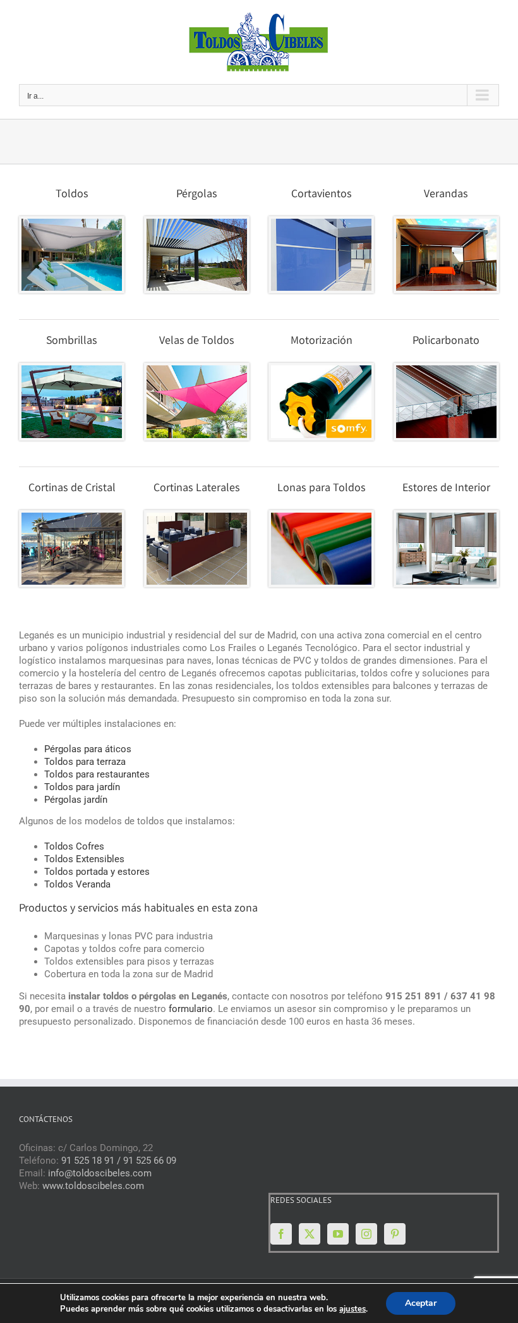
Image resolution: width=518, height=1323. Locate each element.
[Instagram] (366, 1234)
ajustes (352, 1309)
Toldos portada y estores (97, 871)
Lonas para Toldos (321, 488)
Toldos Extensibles (84, 859)
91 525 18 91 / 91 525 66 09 (118, 1160)
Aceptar (421, 1303)
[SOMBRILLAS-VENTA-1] (71, 369)
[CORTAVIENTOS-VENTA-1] (321, 223)
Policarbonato (446, 341)
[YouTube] (338, 1234)
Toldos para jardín (82, 787)
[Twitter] (309, 1234)
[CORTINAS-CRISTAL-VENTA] (71, 517)
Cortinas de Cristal (72, 488)
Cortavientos (321, 194)
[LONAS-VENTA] (321, 517)
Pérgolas (196, 194)
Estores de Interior (446, 488)
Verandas (446, 194)
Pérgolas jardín (75, 799)
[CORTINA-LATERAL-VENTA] (197, 517)
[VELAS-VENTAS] (197, 369)
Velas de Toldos (196, 341)
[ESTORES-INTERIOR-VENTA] (446, 517)
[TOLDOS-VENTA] (71, 223)
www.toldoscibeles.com (93, 1186)
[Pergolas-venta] (197, 223)
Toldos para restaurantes (97, 774)
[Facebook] (281, 1234)
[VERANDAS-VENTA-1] (446, 223)
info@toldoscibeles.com (100, 1173)
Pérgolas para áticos (87, 749)
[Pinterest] (395, 1234)
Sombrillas (71, 341)
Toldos (72, 194)
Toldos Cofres (74, 846)
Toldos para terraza (85, 761)
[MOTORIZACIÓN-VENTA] (321, 369)
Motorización (321, 341)
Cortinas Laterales (197, 488)
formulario (191, 1009)
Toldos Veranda (77, 884)
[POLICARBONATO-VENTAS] (446, 369)
